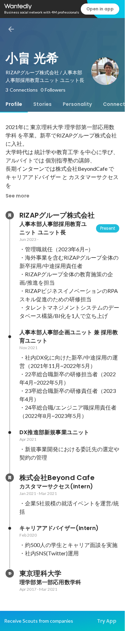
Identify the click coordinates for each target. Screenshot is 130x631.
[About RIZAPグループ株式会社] (10, 215)
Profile (14, 104)
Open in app (100, 9)
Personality (77, 104)
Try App (106, 620)
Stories (42, 104)
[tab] (14, 104)
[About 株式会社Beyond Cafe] (10, 477)
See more (17, 195)
